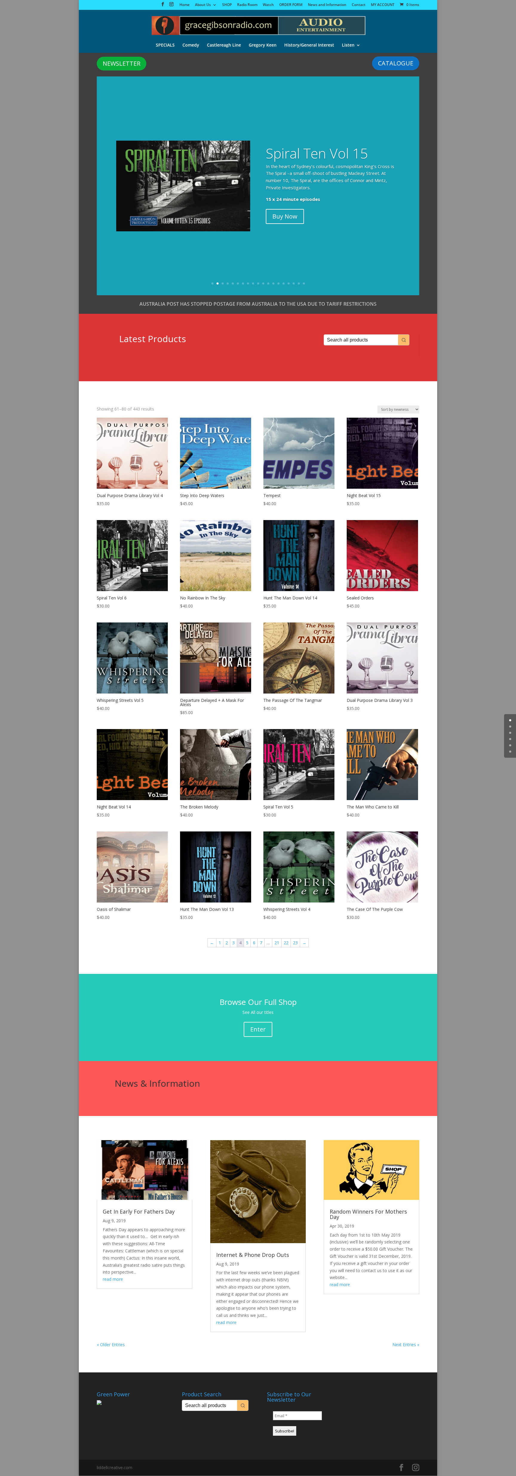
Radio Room (247, 5)
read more (113, 1279)
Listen (348, 45)
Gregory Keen (263, 45)
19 (304, 283)
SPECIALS (165, 45)
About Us (203, 5)
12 (268, 283)
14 (278, 283)
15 (283, 283)
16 (289, 283)
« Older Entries (111, 1344)
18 (299, 283)
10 (258, 283)
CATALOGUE (395, 63)
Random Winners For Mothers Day (368, 1214)
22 (286, 942)
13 (273, 283)
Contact (359, 5)
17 (294, 283)
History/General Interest (309, 45)
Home (184, 5)
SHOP (227, 5)
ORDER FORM (290, 5)
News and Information (327, 5)
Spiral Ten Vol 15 (317, 153)
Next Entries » (405, 1344)
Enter (258, 1029)
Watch (268, 5)
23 (295, 942)
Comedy (190, 45)
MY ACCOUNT (382, 5)
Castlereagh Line (224, 45)
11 (263, 283)
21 (276, 942)
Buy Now (284, 216)
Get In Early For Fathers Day (139, 1211)
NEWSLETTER (121, 63)
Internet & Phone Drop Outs (252, 1254)
